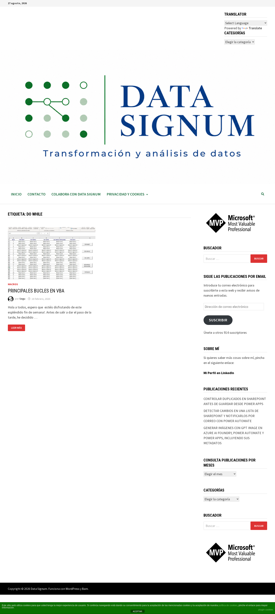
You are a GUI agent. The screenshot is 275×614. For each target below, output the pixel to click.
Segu (22, 299)
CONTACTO (36, 194)
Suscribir (218, 320)
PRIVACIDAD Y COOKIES (125, 194)
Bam (85, 589)
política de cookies (228, 605)
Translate (255, 28)
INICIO (16, 194)
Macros (13, 284)
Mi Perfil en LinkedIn (219, 373)
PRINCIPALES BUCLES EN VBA (36, 291)
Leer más (18, 328)
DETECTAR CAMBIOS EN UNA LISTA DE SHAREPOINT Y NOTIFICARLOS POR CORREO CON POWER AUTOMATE (231, 416)
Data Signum (39, 589)
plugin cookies (265, 609)
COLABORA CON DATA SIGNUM (76, 194)
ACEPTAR (137, 611)
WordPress (73, 589)
